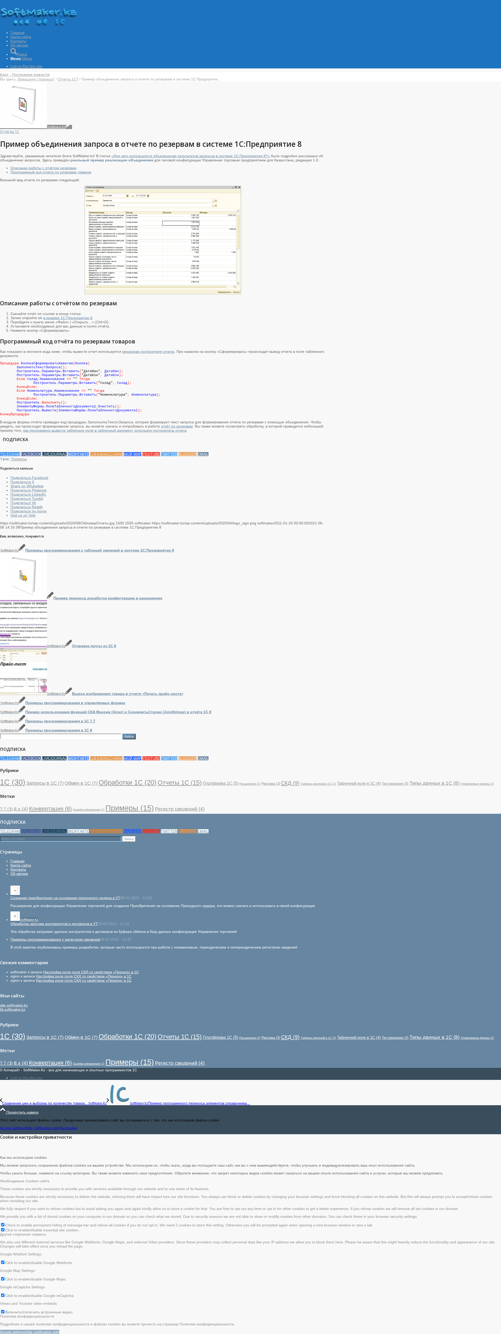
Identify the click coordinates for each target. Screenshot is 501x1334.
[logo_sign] (39, 25)
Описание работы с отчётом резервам (43, 168)
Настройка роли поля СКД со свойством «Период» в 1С (91, 972)
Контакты (18, 869)
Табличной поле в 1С (359, 783)
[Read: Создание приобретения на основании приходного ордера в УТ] (15, 894)
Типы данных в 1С (434, 783)
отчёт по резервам (177, 426)
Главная (17, 861)
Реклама (270, 784)
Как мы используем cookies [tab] (23, 1157)
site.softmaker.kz (14, 1005)
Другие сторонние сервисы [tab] (23, 1234)
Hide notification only (42, 1128)
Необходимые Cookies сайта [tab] (24, 1181)
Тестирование (395, 784)
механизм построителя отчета (148, 351)
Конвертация (50, 808)
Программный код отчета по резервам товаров (50, 172)
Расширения (249, 783)
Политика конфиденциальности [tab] (27, 1316)
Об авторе (19, 873)
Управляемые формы (477, 783)
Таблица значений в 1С (318, 783)
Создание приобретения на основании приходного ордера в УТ (65, 898)
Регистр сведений (180, 809)
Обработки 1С (128, 782)
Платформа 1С (220, 783)
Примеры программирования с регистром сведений (55, 939)
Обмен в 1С (81, 783)
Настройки (68, 1128)
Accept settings (12, 1128)
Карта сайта (20, 865)
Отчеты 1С (9, 131)
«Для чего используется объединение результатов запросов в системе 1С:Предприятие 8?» (190, 156)
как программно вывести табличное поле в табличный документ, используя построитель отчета (105, 430)
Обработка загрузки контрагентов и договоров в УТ (54, 924)
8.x (21, 809)
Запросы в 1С (45, 783)
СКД (290, 783)
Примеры (19, 459)
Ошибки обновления (88, 809)
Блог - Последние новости (25, 74)
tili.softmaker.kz (12, 1009)
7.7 (6, 809)
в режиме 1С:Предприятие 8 (67, 318)
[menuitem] (255, 33)
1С (12, 782)
